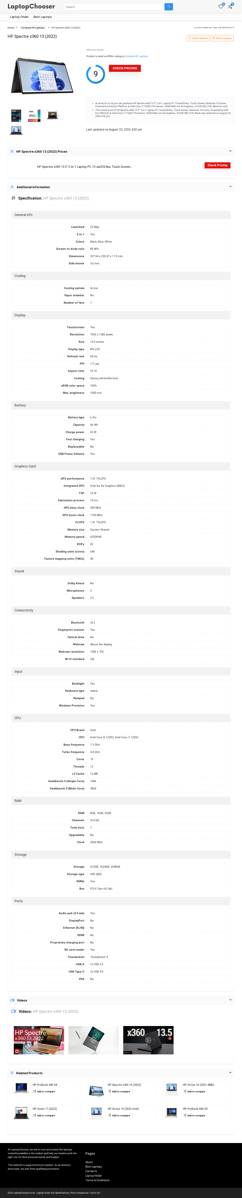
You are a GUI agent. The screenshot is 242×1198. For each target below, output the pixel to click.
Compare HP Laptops (33, 27)
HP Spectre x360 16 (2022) (124, 1085)
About (89, 1162)
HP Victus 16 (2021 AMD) (198, 1085)
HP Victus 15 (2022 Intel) (123, 1109)
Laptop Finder (19, 17)
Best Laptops (42, 17)
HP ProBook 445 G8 (45, 1085)
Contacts (91, 1171)
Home (11, 27)
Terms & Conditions (97, 1180)
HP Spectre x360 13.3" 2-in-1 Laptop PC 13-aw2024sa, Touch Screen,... (84, 167)
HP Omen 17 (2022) (45, 1109)
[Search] (168, 6)
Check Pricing (125, 68)
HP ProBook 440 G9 (195, 1109)
